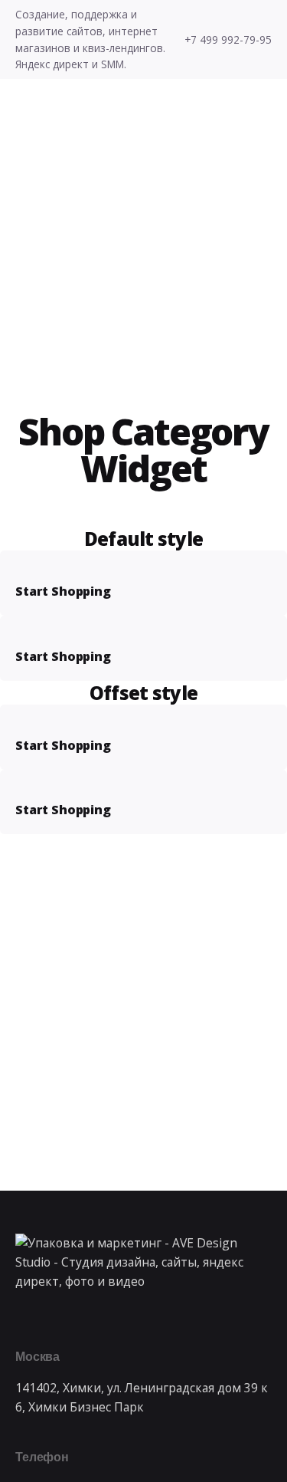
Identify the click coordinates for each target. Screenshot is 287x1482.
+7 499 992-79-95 (228, 39)
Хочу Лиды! (182, 167)
